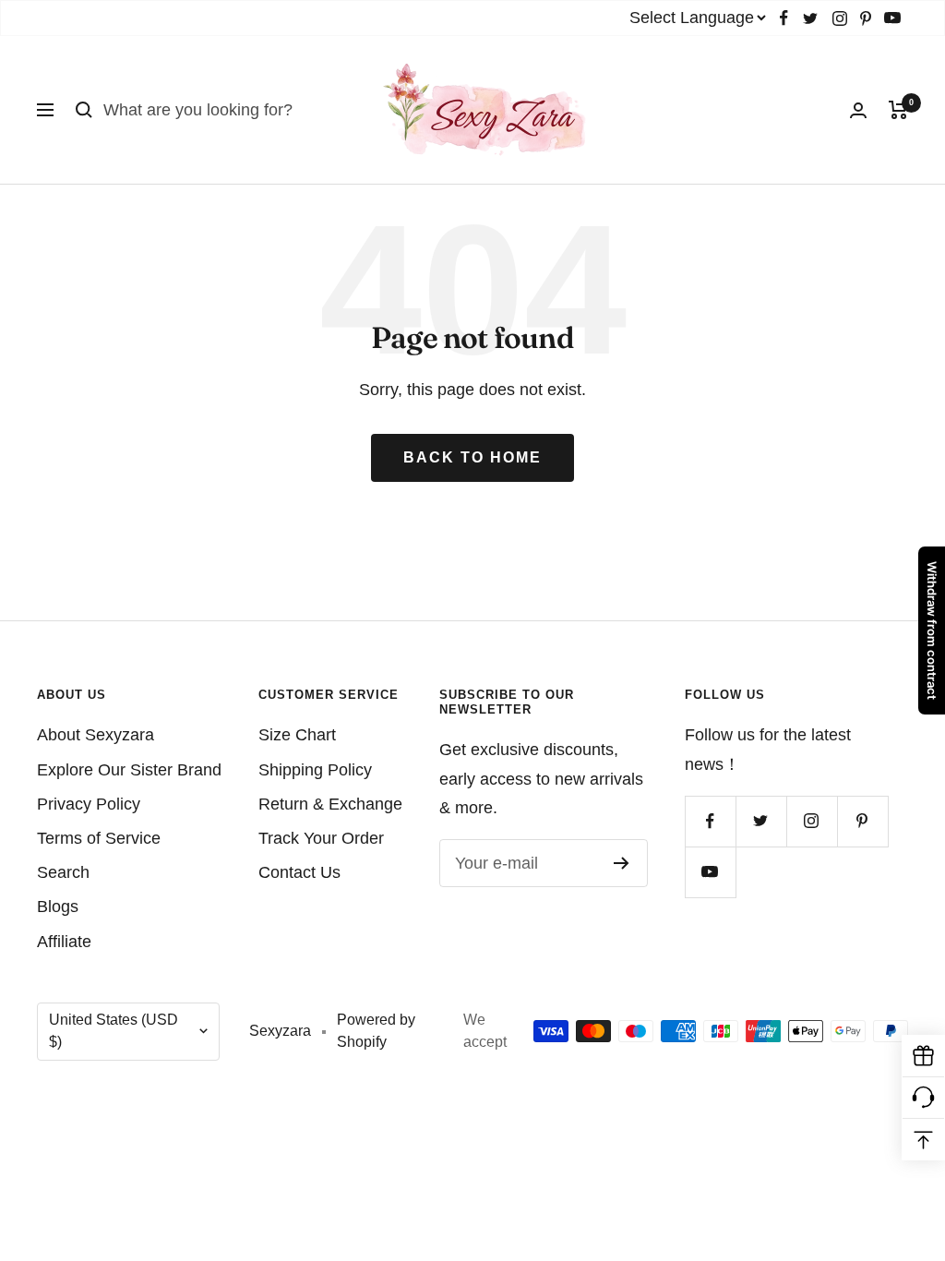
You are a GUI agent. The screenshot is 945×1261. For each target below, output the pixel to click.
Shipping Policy (315, 770)
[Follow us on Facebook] (784, 18)
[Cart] (898, 110)
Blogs (57, 906)
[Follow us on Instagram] (839, 18)
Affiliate (64, 941)
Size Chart (297, 735)
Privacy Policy (88, 804)
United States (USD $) (113, 1031)
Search (63, 872)
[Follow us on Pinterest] (865, 18)
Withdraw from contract (932, 630)
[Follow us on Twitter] (810, 18)
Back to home (472, 457)
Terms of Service (99, 838)
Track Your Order (321, 838)
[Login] (858, 110)
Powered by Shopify (376, 1031)
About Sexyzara (95, 735)
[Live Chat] (923, 1098)
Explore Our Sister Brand (129, 770)
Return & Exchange (330, 804)
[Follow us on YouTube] (892, 18)
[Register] (621, 863)
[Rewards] (923, 1056)
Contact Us (299, 872)
